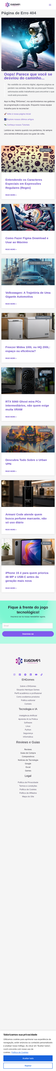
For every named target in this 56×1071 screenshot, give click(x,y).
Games (28, 770)
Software (28, 722)
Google (28, 763)
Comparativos (28, 756)
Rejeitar (28, 1065)
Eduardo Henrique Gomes (28, 689)
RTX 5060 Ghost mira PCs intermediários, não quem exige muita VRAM (27, 405)
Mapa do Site (28, 796)
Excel (28, 767)
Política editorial (28, 700)
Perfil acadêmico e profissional (28, 693)
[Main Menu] (50, 5)
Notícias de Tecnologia (28, 760)
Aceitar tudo (28, 1058)
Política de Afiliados (28, 793)
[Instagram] (14, 674)
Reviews (28, 749)
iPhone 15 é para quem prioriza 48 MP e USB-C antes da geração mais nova (26, 576)
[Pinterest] (20, 674)
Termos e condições (28, 786)
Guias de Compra (28, 753)
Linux (28, 726)
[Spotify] (25, 674)
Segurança (28, 733)
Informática (28, 737)
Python (28, 729)
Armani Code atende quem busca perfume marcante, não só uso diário (26, 518)
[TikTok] (42, 674)
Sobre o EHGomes (28, 686)
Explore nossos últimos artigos (20, 119)
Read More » (11, 195)
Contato (28, 704)
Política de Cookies (19, 1052)
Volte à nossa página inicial (19, 114)
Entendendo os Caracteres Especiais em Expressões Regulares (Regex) (23, 183)
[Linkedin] (31, 674)
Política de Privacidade (28, 782)
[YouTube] (36, 674)
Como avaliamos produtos (28, 697)
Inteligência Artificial (28, 715)
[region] (28, 1051)
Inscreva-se (28, 634)
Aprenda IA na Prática (28, 719)
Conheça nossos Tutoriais (18, 125)
